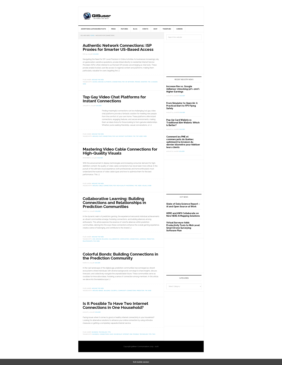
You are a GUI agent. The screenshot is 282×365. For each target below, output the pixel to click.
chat (100, 136)
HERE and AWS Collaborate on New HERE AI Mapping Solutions (183, 214)
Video (141, 136)
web (84, 84)
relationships (88, 241)
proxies (137, 82)
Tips (109, 332)
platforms (128, 136)
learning (142, 239)
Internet (126, 334)
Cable (101, 185)
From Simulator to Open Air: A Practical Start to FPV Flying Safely (181, 106)
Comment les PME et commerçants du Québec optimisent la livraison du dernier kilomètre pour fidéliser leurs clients (183, 142)
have (111, 334)
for (123, 82)
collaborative (114, 239)
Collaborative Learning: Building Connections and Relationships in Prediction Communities (114, 202)
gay (117, 136)
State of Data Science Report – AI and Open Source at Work (183, 205)
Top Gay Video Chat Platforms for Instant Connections (114, 99)
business (95, 332)
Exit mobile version (141, 362)
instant (121, 136)
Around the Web (98, 79)
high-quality (121, 185)
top (137, 136)
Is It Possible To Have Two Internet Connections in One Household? (115, 305)
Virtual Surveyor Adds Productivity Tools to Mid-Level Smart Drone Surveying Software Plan (183, 226)
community (122, 290)
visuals (144, 185)
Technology (144, 334)
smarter (144, 82)
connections (116, 82)
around (101, 82)
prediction (150, 239)
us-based (154, 82)
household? (118, 334)
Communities (124, 239)
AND (93, 239)
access (94, 82)
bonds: (101, 290)
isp (126, 82)
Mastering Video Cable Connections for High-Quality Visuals (120, 151)
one (131, 334)
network (131, 82)
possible (136, 334)
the (149, 82)
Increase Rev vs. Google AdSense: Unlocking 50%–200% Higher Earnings (183, 89)
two (153, 334)
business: (95, 334)
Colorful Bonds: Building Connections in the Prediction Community (120, 256)
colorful (114, 290)
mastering (130, 185)
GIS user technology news (97, 16)
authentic (108, 82)
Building (105, 239)
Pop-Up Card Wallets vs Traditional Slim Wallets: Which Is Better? (183, 123)
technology (103, 332)
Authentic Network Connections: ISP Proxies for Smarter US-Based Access (118, 47)
